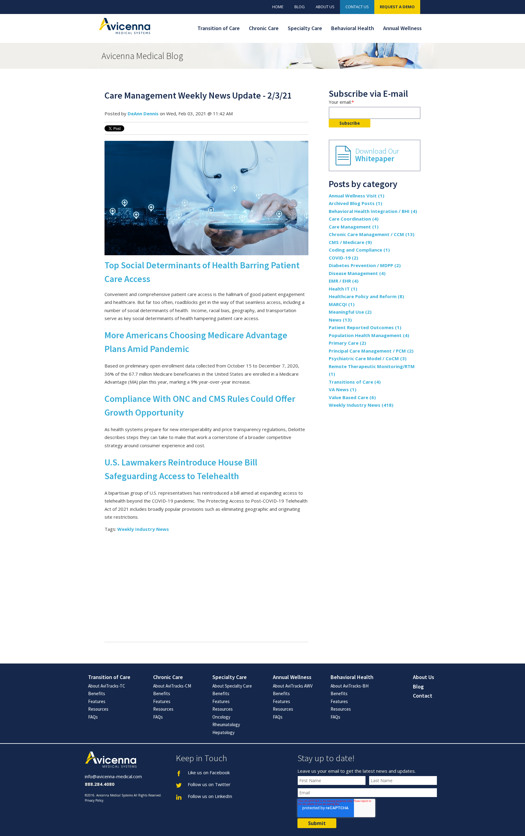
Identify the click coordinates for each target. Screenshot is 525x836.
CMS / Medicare (350, 242)
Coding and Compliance (359, 250)
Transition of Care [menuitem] (218, 28)
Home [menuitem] (277, 6)
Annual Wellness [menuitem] (402, 28)
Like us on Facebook (209, 772)
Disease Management (357, 273)
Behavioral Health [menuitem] (352, 28)
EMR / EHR (344, 281)
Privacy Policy (94, 800)
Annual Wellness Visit (356, 196)
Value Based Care (352, 397)
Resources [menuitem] (98, 709)
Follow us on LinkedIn (210, 796)
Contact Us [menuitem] (357, 6)
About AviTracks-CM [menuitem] (172, 686)
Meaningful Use (350, 312)
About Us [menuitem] (325, 6)
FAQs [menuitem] (93, 717)
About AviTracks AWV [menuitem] (293, 686)
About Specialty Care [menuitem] (232, 686)
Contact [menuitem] (422, 695)
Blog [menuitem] (299, 6)
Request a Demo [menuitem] (397, 6)
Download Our (377, 154)
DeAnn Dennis (143, 113)
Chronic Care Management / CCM (371, 234)
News (340, 320)
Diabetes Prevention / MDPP (365, 265)
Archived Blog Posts (355, 203)
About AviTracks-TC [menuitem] (106, 686)
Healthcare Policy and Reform (366, 296)
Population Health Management (369, 335)
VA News (342, 389)
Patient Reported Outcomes (365, 327)
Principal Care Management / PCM (371, 351)
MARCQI (342, 304)
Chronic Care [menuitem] (264, 28)
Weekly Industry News (143, 529)
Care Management (354, 227)
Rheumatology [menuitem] (226, 724)
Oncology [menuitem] (221, 717)
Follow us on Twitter (209, 784)
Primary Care (347, 343)
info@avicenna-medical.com (113, 776)
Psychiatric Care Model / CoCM (368, 358)
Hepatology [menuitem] (223, 732)
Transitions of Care (355, 382)
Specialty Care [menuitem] (305, 28)
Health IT (343, 289)
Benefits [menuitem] (96, 693)
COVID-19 (343, 258)
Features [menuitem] (96, 701)
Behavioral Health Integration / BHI (373, 211)
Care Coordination (354, 219)
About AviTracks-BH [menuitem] (350, 686)
